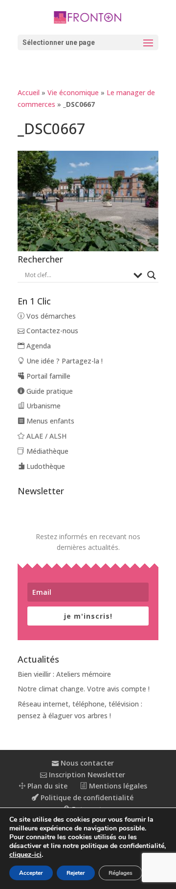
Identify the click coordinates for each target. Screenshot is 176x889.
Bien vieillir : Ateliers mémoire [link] (64, 674)
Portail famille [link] (47, 376)
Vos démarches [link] (50, 316)
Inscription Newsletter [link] (86, 774)
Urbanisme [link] (42, 405)
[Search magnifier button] (151, 275)
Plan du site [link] (46, 785)
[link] (88, 16)
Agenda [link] (37, 345)
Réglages (120, 873)
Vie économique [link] (73, 92)
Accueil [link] (29, 92)
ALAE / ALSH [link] (45, 436)
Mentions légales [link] (117, 785)
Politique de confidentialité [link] (86, 797)
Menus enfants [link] (49, 420)
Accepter (31, 873)
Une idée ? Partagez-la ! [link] (63, 360)
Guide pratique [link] (48, 391)
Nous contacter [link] (86, 763)
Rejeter (75, 873)
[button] (88, 42)
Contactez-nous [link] (51, 330)
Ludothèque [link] (44, 466)
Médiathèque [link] (46, 451)
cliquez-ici (25, 854)
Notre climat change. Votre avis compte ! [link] (84, 688)
